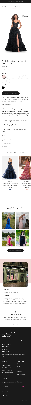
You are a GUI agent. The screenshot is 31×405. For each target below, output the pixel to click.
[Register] (23, 386)
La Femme (4, 58)
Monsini (10, 181)
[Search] (5, 6)
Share (3, 135)
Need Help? (7, 146)
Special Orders (7, 143)
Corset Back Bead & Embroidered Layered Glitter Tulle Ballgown (10, 184)
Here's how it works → (7, 104)
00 (3, 76)
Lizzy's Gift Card (21, 374)
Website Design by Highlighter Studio (19, 400)
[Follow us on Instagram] (6, 395)
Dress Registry (20, 371)
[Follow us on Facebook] (3, 395)
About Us (19, 366)
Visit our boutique (8, 317)
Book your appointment (10, 93)
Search (18, 363)
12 (8, 81)
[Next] (28, 55)
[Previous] (2, 55)
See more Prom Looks (16, 250)
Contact (19, 369)
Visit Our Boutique (8, 139)
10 (3, 81)
